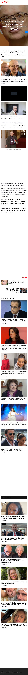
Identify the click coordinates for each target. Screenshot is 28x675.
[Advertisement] (14, 166)
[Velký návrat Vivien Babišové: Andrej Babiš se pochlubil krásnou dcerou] (14, 529)
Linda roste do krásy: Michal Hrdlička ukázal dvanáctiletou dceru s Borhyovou (14, 625)
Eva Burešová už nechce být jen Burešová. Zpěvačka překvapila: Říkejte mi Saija (14, 517)
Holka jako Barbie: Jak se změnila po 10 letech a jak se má (16, 282)
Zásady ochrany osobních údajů (7, 672)
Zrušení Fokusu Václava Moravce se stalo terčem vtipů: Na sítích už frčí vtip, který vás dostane (13, 321)
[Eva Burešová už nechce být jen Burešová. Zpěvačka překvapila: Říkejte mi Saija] (14, 508)
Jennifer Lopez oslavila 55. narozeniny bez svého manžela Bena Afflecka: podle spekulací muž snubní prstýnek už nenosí (13, 449)
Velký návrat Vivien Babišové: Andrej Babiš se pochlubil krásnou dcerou (12, 538)
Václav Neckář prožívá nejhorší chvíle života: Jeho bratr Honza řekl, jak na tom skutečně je (13, 561)
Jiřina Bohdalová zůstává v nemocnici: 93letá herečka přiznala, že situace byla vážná (13, 399)
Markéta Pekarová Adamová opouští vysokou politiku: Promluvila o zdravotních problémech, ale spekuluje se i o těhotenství (13, 347)
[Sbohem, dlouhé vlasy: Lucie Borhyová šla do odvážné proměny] (14, 573)
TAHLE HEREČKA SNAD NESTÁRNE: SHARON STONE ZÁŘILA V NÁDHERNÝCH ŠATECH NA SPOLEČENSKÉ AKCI (13, 210)
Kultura (3, 502)
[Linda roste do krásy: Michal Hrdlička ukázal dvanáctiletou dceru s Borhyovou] (14, 616)
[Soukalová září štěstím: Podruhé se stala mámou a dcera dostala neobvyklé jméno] (14, 594)
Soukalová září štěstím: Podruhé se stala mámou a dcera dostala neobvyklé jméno (14, 603)
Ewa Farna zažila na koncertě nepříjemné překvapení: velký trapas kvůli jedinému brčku (14, 423)
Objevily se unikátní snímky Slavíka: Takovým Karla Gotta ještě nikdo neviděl (12, 290)
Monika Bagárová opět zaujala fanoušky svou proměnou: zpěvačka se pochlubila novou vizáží (14, 373)
